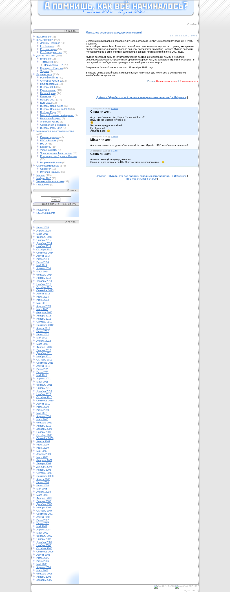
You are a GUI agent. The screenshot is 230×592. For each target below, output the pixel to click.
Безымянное (43, 36)
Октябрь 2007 (44, 510)
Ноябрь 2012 (43, 318)
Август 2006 (43, 554)
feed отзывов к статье (141, 178)
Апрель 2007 (43, 529)
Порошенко (42, 184)
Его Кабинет (47, 46)
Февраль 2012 (44, 347)
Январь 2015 (43, 240)
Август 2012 (43, 328)
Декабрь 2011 (44, 353)
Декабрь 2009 (44, 428)
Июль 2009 (42, 444)
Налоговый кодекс (50, 118)
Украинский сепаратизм (50, 181)
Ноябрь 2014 (43, 246)
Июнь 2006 (42, 561)
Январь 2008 (43, 501)
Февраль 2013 (44, 312)
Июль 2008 (42, 482)
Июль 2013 (42, 296)
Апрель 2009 (43, 454)
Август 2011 (43, 366)
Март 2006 (42, 570)
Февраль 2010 (44, 422)
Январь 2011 (43, 388)
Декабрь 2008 (44, 466)
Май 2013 (41, 303)
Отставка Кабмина (51, 80)
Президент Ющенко (51, 68)
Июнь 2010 (42, 410)
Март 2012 (42, 344)
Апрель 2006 (43, 567)
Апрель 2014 (43, 268)
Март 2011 (42, 381)
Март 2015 (42, 233)
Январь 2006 (43, 576)
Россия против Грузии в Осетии (58, 156)
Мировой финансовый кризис (57, 115)
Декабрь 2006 (44, 542)
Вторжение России (51, 162)
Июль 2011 (42, 369)
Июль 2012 (42, 331)
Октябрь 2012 (44, 321)
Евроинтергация (49, 137)
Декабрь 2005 (44, 580)
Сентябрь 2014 (44, 252)
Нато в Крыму (48, 93)
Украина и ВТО (48, 150)
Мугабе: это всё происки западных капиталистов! (114, 32)
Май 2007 (41, 526)
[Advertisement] (142, 91)
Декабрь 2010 (44, 391)
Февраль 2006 (44, 573)
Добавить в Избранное (141, 97)
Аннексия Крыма (49, 121)
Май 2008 (41, 488)
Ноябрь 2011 (43, 356)
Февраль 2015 (44, 237)
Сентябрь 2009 (44, 438)
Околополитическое (47, 165)
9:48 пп (114, 108)
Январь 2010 (43, 425)
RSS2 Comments (45, 212)
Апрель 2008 (43, 491)
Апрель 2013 (43, 306)
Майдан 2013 (43, 178)
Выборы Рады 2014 (51, 128)
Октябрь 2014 (44, 249)
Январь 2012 (43, 350)
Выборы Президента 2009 (55, 109)
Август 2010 (43, 403)
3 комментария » (189, 81)
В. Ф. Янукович (44, 39)
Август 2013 (43, 293)
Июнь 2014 (42, 262)
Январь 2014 (43, 277)
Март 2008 (42, 495)
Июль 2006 (42, 557)
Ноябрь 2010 (43, 394)
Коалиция (45, 96)
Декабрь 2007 (44, 504)
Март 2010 (42, 419)
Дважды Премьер (50, 43)
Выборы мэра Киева (51, 106)
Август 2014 (43, 255)
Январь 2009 (43, 463)
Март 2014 (42, 271)
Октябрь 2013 (44, 287)
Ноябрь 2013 (43, 284)
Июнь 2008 (42, 485)
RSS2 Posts (43, 209)
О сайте (192, 24)
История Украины (50, 172)
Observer (45, 168)
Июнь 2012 (42, 334)
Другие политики (45, 55)
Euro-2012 (46, 102)
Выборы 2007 (47, 99)
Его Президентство (51, 52)
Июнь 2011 (42, 372)
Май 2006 (41, 564)
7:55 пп (114, 137)
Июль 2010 (42, 406)
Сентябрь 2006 (44, 551)
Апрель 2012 (43, 340)
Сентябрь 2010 (44, 400)
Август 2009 (43, 441)
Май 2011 (41, 375)
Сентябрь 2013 (44, 290)
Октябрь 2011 (44, 359)
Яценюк (44, 71)
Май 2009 (41, 451)
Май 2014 (41, 265)
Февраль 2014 (44, 274)
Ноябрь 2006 (43, 545)
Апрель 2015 (43, 230)
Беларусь (45, 146)
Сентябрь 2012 (44, 325)
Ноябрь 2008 (43, 469)
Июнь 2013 (42, 299)
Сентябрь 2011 (44, 362)
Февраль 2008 (44, 498)
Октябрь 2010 (44, 397)
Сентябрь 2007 (44, 513)
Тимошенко (46, 61)
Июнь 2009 (42, 447)
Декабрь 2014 (44, 243)
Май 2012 (41, 337)
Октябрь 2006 (44, 548)
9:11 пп (114, 151)
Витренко (45, 58)
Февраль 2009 (44, 460)
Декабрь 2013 (44, 281)
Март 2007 (42, 532)
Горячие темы (44, 74)
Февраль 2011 (44, 384)
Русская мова (48, 90)
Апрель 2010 (43, 416)
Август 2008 (43, 479)
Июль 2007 (42, 520)
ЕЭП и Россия (48, 140)
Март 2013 (42, 309)
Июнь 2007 (42, 523)
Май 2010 (41, 413)
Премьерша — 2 (53, 65)
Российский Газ (49, 77)
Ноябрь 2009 (43, 432)
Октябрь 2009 (44, 435)
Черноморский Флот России (56, 153)
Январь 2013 (43, 315)
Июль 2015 (42, 227)
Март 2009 (42, 457)
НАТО (43, 143)
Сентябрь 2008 (44, 476)
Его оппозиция (48, 49)
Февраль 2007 (44, 535)
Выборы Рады (48, 112)
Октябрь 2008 (44, 473)
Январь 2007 (43, 539)
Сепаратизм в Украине (53, 124)
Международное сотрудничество (55, 131)
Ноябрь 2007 (43, 507)
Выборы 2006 (47, 87)
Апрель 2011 (43, 378)
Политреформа (49, 83)
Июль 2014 (42, 259)
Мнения (40, 175)
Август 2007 (43, 517)
